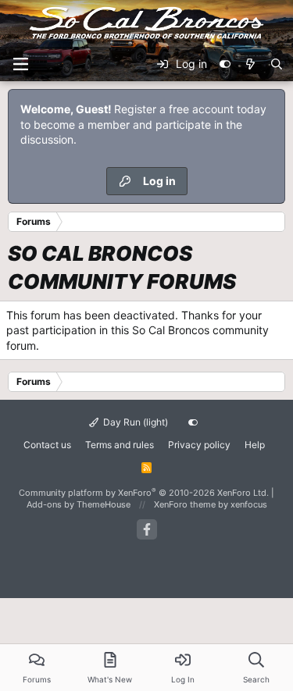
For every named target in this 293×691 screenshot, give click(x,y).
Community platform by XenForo (144, 492)
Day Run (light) (134, 422)
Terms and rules (119, 445)
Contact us (47, 445)
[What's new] (250, 64)
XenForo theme (185, 504)
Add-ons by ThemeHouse (78, 504)
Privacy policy (199, 445)
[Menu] (20, 64)
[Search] (276, 64)
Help (255, 445)
